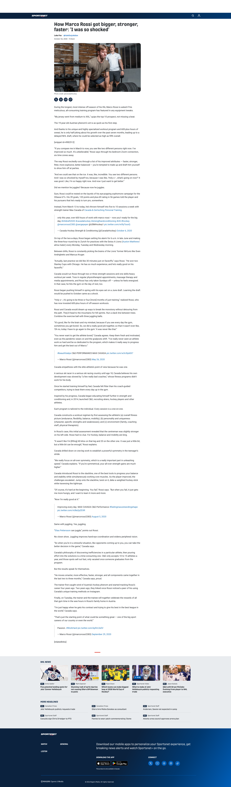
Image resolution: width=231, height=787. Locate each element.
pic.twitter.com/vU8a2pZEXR (71, 510)
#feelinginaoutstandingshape (123, 506)
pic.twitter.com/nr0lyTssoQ (117, 224)
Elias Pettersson (63, 530)
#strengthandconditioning (103, 220)
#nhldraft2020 (68, 220)
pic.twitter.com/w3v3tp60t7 (120, 353)
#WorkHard (71, 627)
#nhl (119, 220)
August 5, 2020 (99, 516)
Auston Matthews (130, 241)
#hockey (125, 220)
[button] (193, 15)
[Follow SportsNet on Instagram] (170, 763)
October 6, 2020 (124, 230)
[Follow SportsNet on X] (150, 763)
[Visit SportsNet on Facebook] (164, 763)
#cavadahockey (83, 220)
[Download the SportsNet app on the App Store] (103, 763)
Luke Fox (58, 35)
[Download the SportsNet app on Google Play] (119, 763)
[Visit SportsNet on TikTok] (177, 763)
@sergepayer (82, 224)
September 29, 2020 (101, 634)
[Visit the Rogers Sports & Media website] (52, 781)
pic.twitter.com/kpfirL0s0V (90, 627)
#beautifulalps (64, 353)
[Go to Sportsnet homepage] (40, 16)
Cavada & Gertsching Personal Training (103, 210)
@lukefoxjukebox (71, 35)
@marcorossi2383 (66, 224)
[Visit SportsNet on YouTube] (157, 763)
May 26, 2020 (98, 359)
